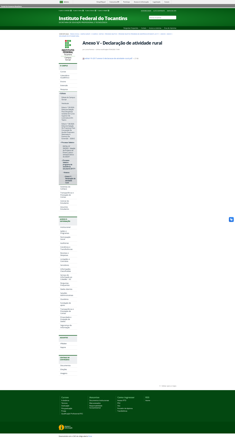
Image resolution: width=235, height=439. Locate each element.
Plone (90, 436)
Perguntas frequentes (130, 28)
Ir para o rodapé (103, 10)
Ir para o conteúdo (65, 10)
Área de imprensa (170, 28)
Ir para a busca (90, 10)
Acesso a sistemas (155, 28)
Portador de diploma (125, 408)
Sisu (118, 406)
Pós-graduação (66, 408)
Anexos (163, 34)
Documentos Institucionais (99, 400)
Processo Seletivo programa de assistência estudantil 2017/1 (138, 34)
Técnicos (64, 403)
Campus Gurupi (85, 34)
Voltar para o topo (169, 386)
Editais (101, 34)
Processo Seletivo (111, 34)
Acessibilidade (146, 11)
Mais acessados (95, 403)
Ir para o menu (78, 10)
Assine (147, 400)
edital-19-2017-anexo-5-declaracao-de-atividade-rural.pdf (108, 58)
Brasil (66, 2)
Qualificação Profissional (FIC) (72, 414)
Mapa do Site (171, 11)
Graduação (65, 406)
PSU (118, 403)
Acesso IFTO (121, 400)
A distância (65, 400)
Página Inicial (74, 34)
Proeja (63, 411)
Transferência (122, 411)
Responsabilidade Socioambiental (95, 407)
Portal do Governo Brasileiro (11, 6)
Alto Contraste (159, 11)
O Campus (95, 34)
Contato (143, 28)
